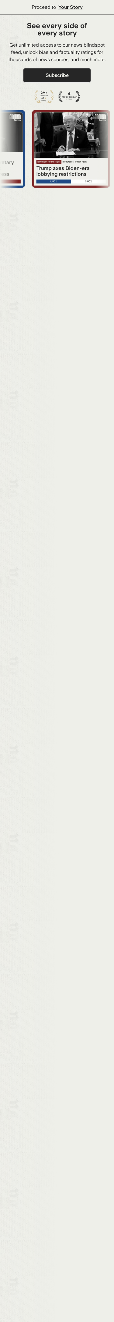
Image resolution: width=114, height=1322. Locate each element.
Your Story (70, 7)
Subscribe (57, 75)
